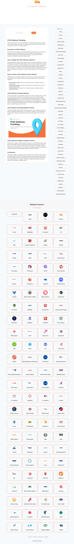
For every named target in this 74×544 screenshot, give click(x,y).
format (24, 111)
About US (35, 536)
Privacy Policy (40, 536)
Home (29, 6)
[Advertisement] (37, 16)
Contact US (30, 536)
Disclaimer (47, 536)
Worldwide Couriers (42, 6)
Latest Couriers (34, 6)
